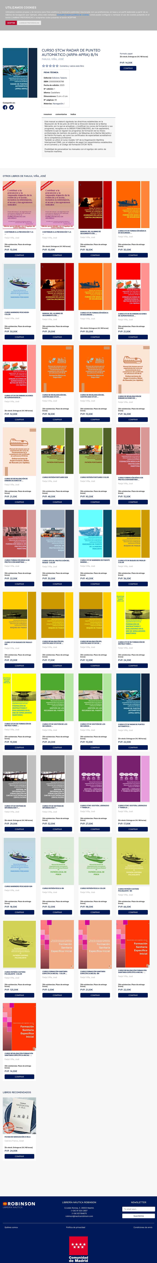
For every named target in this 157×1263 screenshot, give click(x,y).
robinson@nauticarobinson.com (79, 1216)
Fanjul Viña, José (12, 238)
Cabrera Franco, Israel (14, 1141)
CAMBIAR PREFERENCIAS (29, 23)
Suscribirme (139, 1216)
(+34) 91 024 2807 (79, 1210)
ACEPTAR (11, 23)
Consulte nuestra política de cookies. (73, 15)
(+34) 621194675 (79, 1213)
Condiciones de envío (143, 1227)
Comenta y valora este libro (72, 66)
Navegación (58, 103)
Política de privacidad (75, 1227)
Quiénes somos (11, 1227)
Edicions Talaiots (59, 78)
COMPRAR (128, 68)
